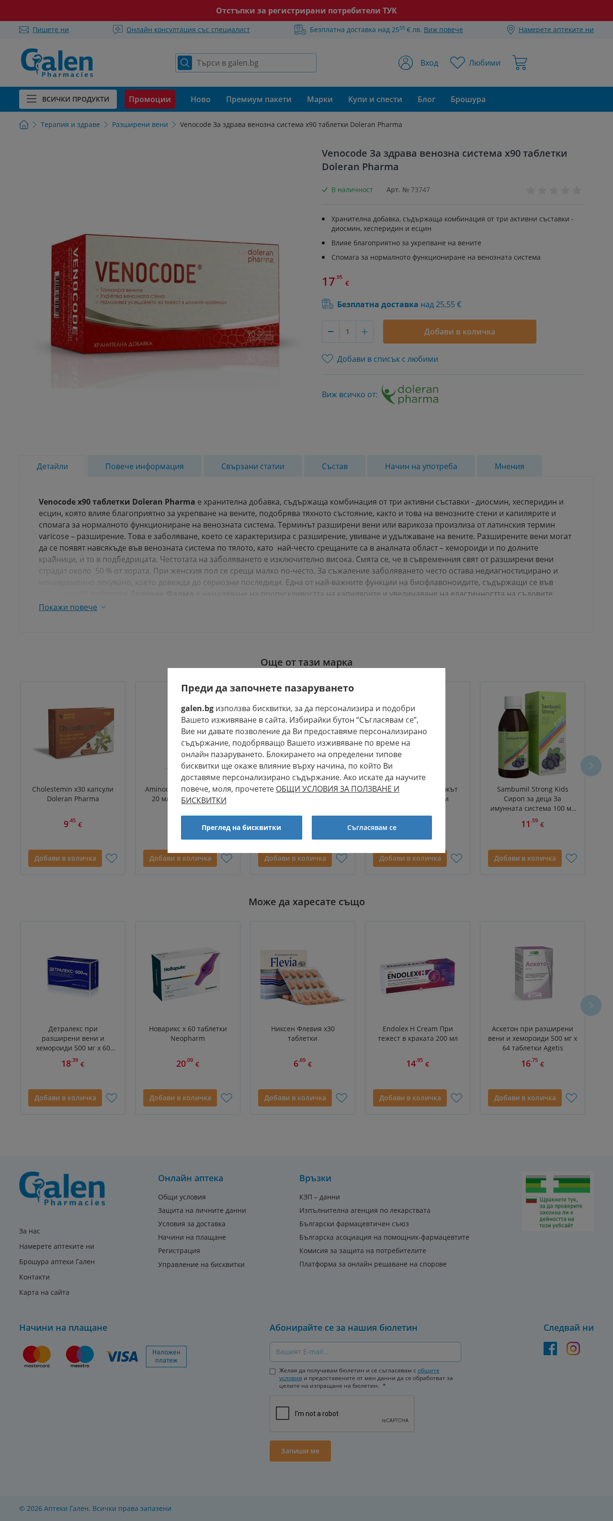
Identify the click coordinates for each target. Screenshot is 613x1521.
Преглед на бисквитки (241, 827)
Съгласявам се (372, 827)
